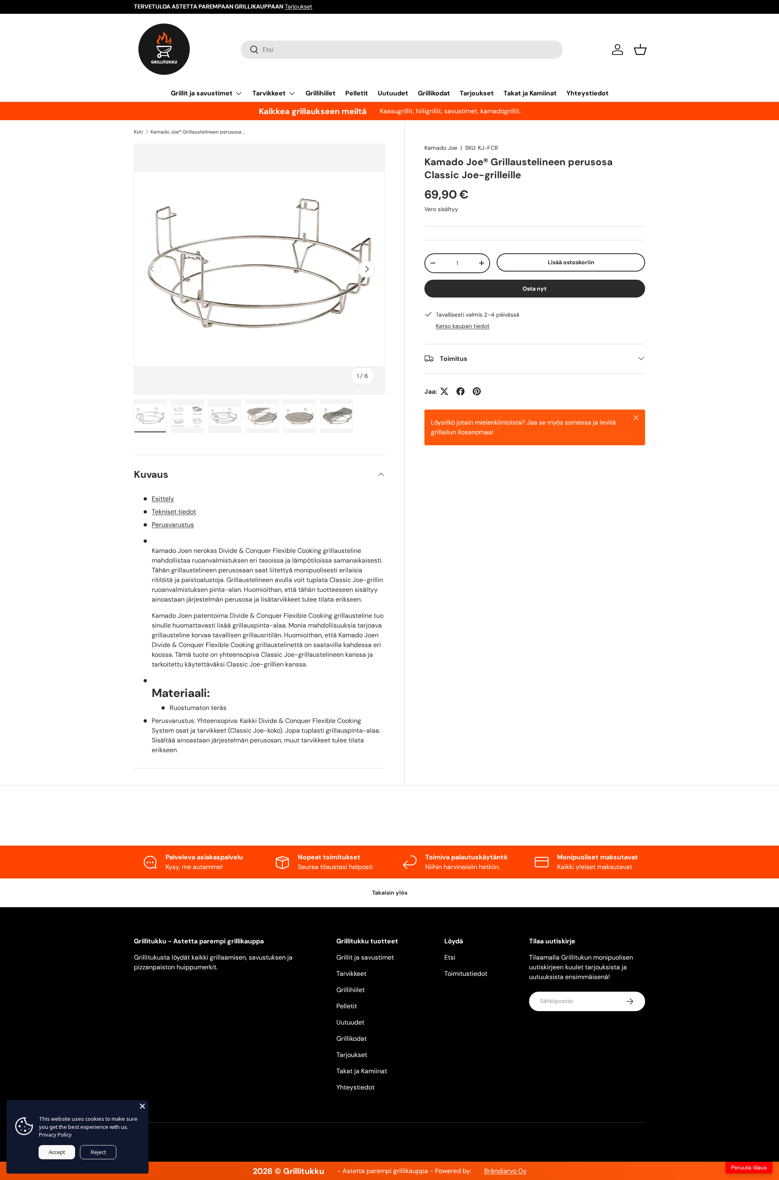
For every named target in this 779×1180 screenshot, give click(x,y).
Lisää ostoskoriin (571, 261)
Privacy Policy (55, 1134)
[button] (640, 49)
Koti (138, 131)
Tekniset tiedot (174, 511)
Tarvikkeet (269, 93)
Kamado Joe (440, 147)
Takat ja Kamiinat (530, 93)
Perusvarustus (173, 524)
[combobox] (402, 50)
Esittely (163, 498)
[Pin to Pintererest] (477, 391)
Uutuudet (393, 93)
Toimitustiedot (465, 973)
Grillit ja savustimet (201, 93)
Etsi (449, 957)
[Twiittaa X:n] (444, 391)
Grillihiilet (321, 93)
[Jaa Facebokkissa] (460, 391)
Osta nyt (535, 288)
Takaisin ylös (389, 892)
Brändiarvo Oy (505, 1171)
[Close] (142, 1106)
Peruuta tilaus (749, 1167)
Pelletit (356, 93)
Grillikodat (434, 93)
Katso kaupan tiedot (463, 325)
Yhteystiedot (587, 93)
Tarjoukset (298, 6)
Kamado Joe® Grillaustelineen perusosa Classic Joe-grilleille (199, 131)
